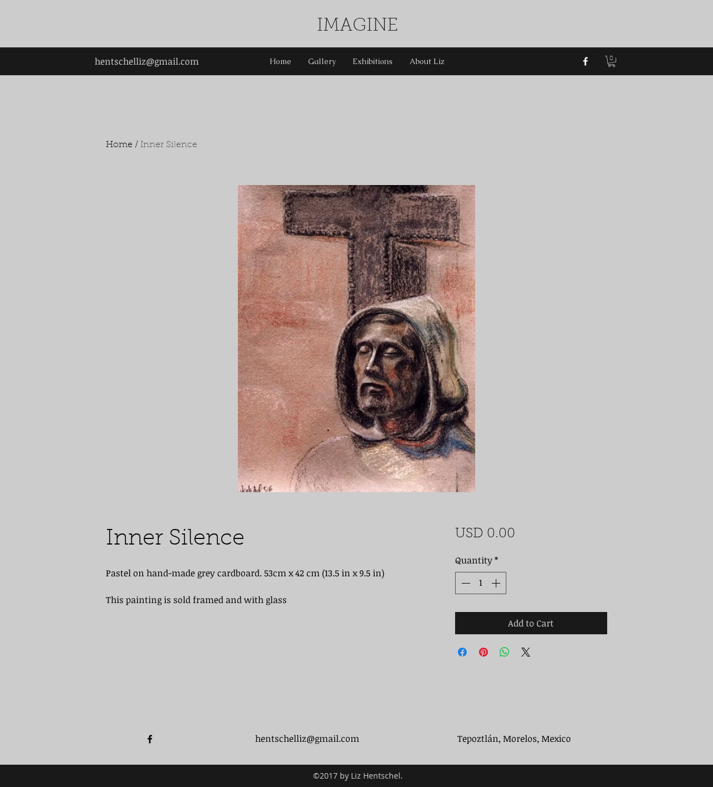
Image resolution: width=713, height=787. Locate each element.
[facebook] (585, 61)
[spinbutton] (480, 583)
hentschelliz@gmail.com (147, 61)
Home (119, 144)
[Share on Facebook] (462, 652)
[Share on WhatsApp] (504, 652)
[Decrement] (464, 583)
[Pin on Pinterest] (483, 652)
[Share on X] (526, 652)
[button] (611, 61)
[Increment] (497, 583)
